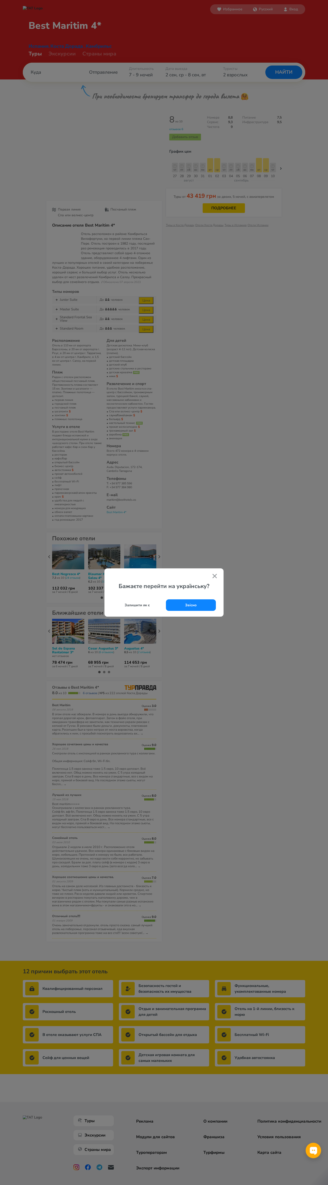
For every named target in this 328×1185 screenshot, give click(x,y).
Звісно (191, 605)
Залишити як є (137, 605)
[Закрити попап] (215, 576)
